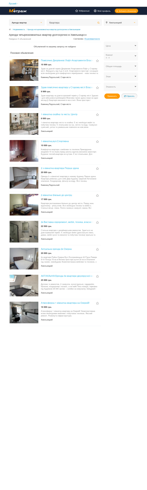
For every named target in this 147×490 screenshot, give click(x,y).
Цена (108, 45)
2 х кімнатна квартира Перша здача (60, 168)
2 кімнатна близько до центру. (56, 195)
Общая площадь (114, 66)
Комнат (109, 56)
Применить (112, 96)
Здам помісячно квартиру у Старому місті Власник (68, 87)
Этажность (111, 86)
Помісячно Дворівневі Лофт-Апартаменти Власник (68, 60)
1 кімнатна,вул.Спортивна (55, 141)
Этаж (108, 76)
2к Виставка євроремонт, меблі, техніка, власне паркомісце (72, 222)
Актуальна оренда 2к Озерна (56, 249)
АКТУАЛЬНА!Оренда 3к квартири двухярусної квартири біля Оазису (77, 275)
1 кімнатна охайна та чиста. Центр (59, 114)
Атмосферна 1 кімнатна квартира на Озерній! (65, 302)
